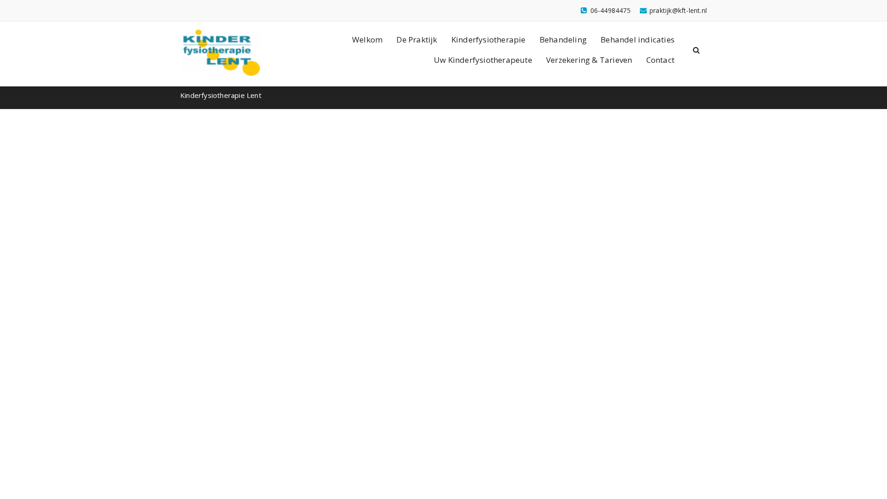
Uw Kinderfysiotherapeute (483, 60)
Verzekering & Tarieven (589, 60)
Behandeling (563, 39)
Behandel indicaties (637, 39)
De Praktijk (416, 39)
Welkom (367, 39)
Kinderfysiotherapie (488, 39)
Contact (660, 60)
